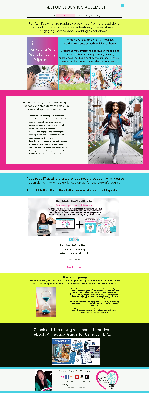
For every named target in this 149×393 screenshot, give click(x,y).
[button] (122, 5)
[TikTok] (87, 377)
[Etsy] (72, 377)
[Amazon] (82, 377)
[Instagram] (62, 377)
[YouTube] (77, 377)
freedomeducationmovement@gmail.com (75, 381)
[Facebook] (67, 377)
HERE (105, 334)
